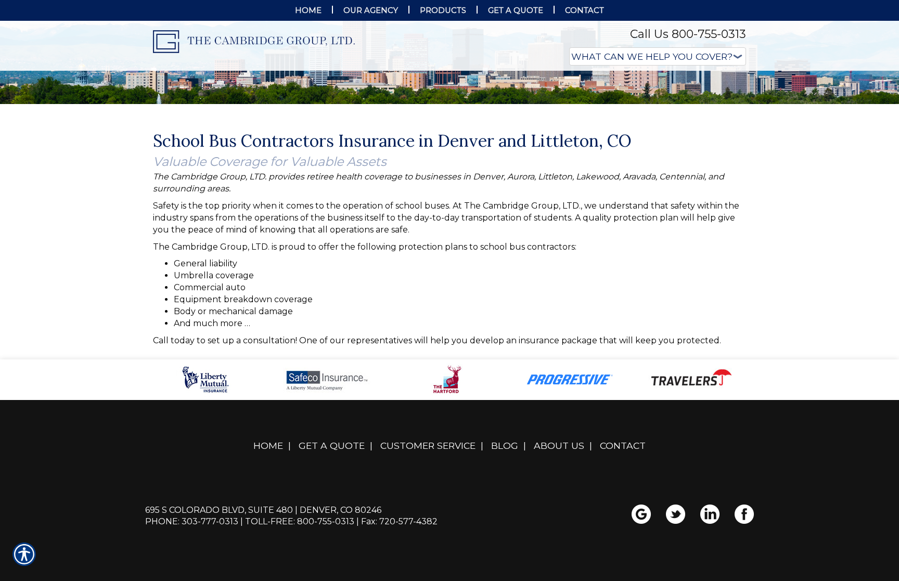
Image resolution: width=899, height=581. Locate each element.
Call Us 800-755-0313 (688, 34)
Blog (504, 549)
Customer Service (428, 549)
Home (268, 549)
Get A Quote (332, 549)
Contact (623, 549)
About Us (559, 549)
